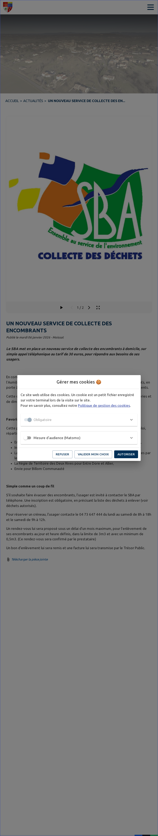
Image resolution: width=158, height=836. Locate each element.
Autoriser (126, 454)
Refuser (62, 454)
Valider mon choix (93, 454)
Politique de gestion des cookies (104, 405)
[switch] (25, 438)
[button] (79, 419)
